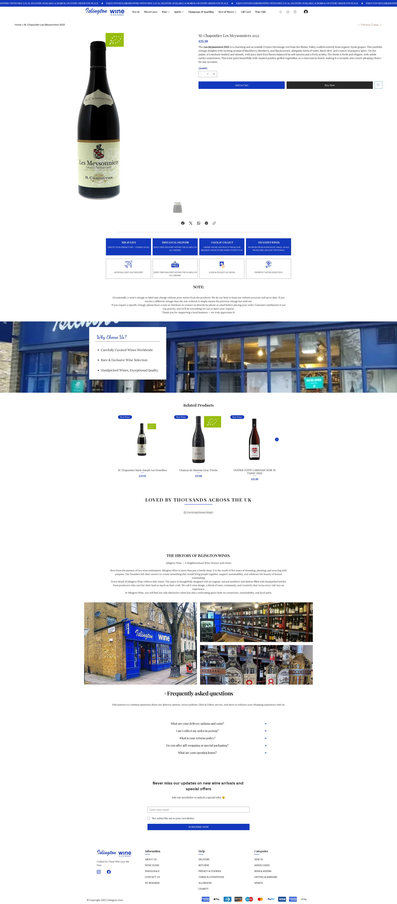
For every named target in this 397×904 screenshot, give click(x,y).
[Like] (288, 12)
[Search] (279, 11)
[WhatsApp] (198, 223)
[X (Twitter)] (190, 223)
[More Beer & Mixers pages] (235, 12)
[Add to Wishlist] (378, 85)
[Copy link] (214, 223)
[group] (198, 447)
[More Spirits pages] (182, 12)
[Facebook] (182, 223)
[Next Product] (277, 439)
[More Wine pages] (169, 12)
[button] (295, 11)
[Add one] (214, 74)
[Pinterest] (206, 223)
